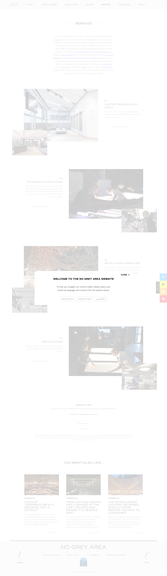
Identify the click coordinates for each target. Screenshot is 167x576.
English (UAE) (84, 299)
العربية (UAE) (100, 299)
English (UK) (67, 299)
